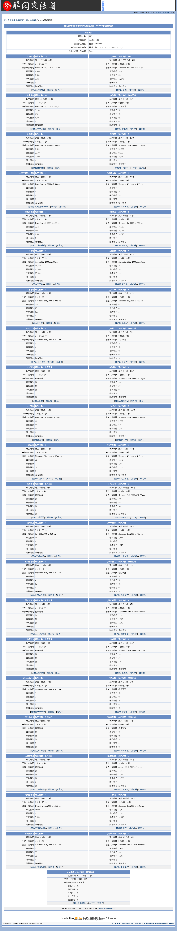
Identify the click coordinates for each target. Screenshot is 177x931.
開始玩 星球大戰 (121, 206)
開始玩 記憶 (38, 401)
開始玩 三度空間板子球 (38, 206)
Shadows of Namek (105, 908)
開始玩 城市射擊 (121, 634)
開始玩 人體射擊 (38, 789)
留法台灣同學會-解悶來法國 (16, 20)
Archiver (171, 923)
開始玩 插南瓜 (38, 556)
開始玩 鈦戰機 (38, 168)
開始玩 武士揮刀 (121, 595)
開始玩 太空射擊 (121, 478)
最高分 (59, 90)
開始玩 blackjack (38, 712)
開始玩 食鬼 (121, 90)
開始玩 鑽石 (121, 828)
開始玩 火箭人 (121, 362)
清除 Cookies (127, 923)
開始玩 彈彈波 (121, 245)
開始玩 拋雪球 (38, 673)
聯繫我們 (138, 923)
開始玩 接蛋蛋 (38, 517)
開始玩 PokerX (121, 517)
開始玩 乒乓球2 (38, 362)
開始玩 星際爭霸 (38, 245)
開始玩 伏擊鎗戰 (121, 556)
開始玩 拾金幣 (121, 712)
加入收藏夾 (115, 923)
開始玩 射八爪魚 (38, 634)
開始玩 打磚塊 (38, 90)
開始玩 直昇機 (121, 284)
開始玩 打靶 (38, 440)
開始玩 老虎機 (121, 673)
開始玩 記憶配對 (121, 789)
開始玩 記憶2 (38, 478)
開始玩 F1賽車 (121, 168)
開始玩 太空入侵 (38, 129)
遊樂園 (158, 12)
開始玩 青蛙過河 (38, 867)
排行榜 (50, 90)
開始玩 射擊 (38, 323)
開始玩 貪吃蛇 (121, 129)
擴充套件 (166, 12)
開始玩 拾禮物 (80, 903)
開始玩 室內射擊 (38, 595)
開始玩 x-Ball (121, 440)
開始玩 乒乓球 (121, 323)
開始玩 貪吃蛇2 (121, 401)
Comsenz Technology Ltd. (107, 918)
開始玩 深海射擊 (121, 750)
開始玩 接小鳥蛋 (38, 750)
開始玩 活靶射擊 (38, 828)
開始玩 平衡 (38, 284)
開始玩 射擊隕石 (121, 867)
